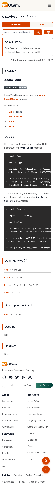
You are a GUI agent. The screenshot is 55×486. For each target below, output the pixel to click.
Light (12, 385)
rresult (12, 126)
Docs (41, 24)
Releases (6, 407)
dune (6, 292)
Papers (31, 446)
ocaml (7, 277)
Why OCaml (8, 427)
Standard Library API (38, 427)
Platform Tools (35, 414)
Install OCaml (34, 401)
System (46, 385)
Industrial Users (9, 414)
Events (5, 453)
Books (31, 433)
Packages (7, 440)
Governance (8, 481)
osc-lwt (9, 16)
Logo (30, 459)
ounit (6, 314)
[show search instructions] (48, 32)
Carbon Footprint (34, 475)
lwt (10, 111)
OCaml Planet (9, 459)
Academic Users (10, 420)
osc (6, 269)
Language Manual (36, 420)
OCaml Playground (37, 452)
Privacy (21, 481)
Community (7, 446)
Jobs (4, 466)
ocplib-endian (16, 116)
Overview (16, 24)
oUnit (11, 121)
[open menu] (50, 5)
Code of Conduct (37, 481)
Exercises (32, 439)
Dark (29, 385)
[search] (46, 461)
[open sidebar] (46, 469)
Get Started (34, 407)
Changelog (7, 401)
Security (18, 475)
